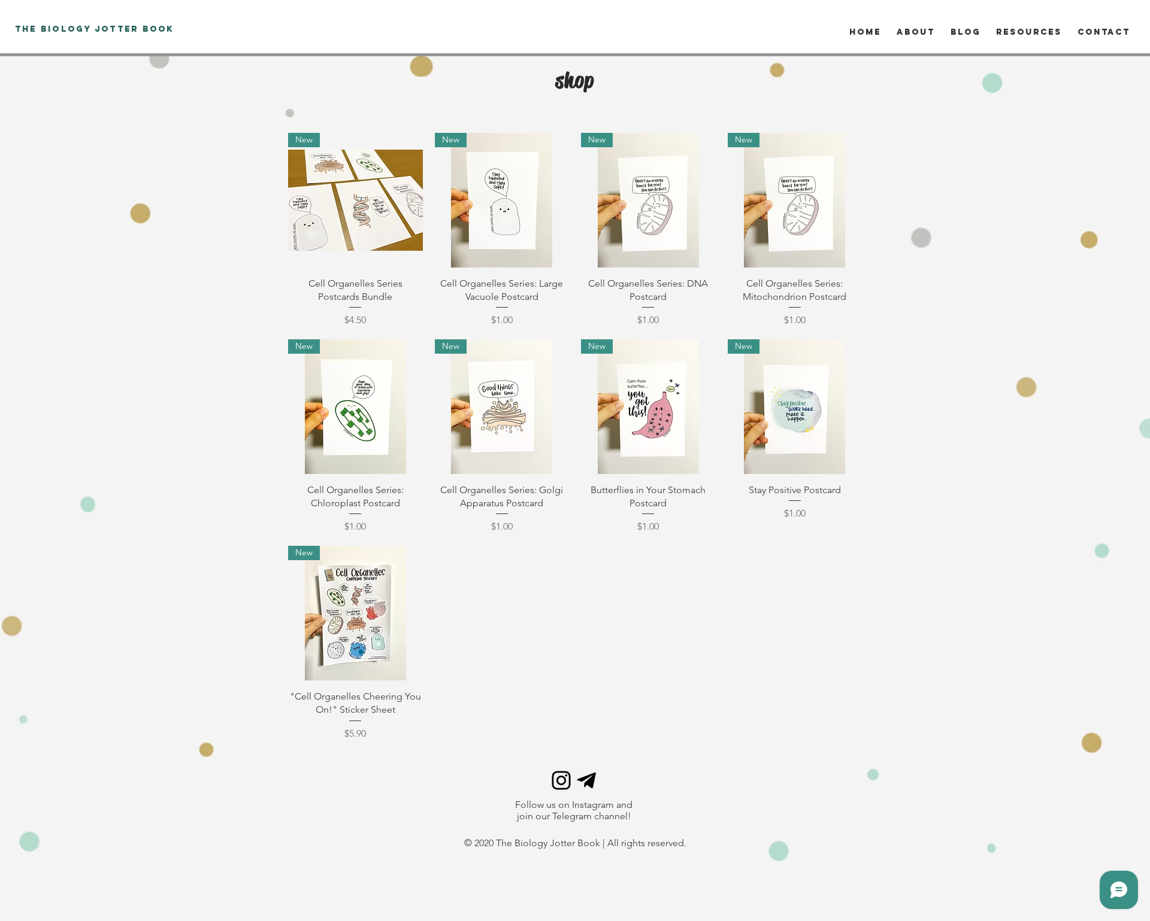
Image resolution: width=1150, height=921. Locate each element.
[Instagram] (561, 780)
